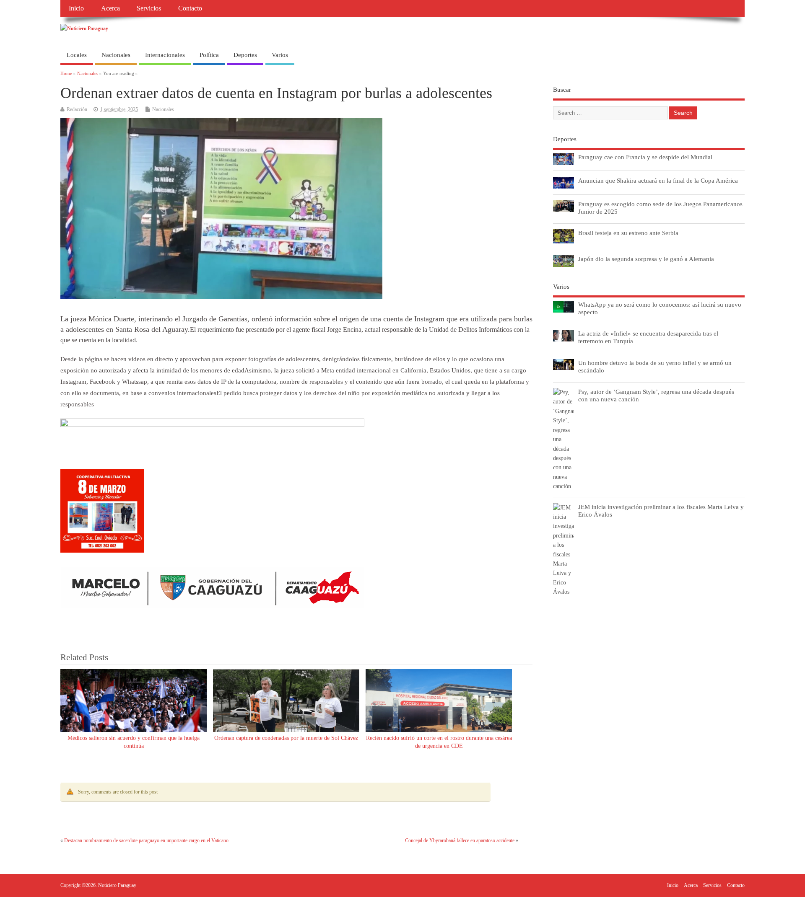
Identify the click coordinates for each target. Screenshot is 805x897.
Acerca (110, 8)
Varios (280, 55)
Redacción (77, 109)
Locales (77, 55)
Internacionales (165, 55)
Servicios (149, 8)
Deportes (245, 55)
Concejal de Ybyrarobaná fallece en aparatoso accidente (459, 840)
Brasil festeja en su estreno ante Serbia (628, 232)
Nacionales (115, 55)
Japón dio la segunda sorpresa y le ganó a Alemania (646, 258)
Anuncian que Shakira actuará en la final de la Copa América (658, 180)
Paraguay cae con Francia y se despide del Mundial (645, 156)
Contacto (190, 8)
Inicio (76, 8)
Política (209, 55)
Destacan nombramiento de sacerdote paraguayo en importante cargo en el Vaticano (146, 840)
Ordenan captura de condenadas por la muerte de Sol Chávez (286, 738)
